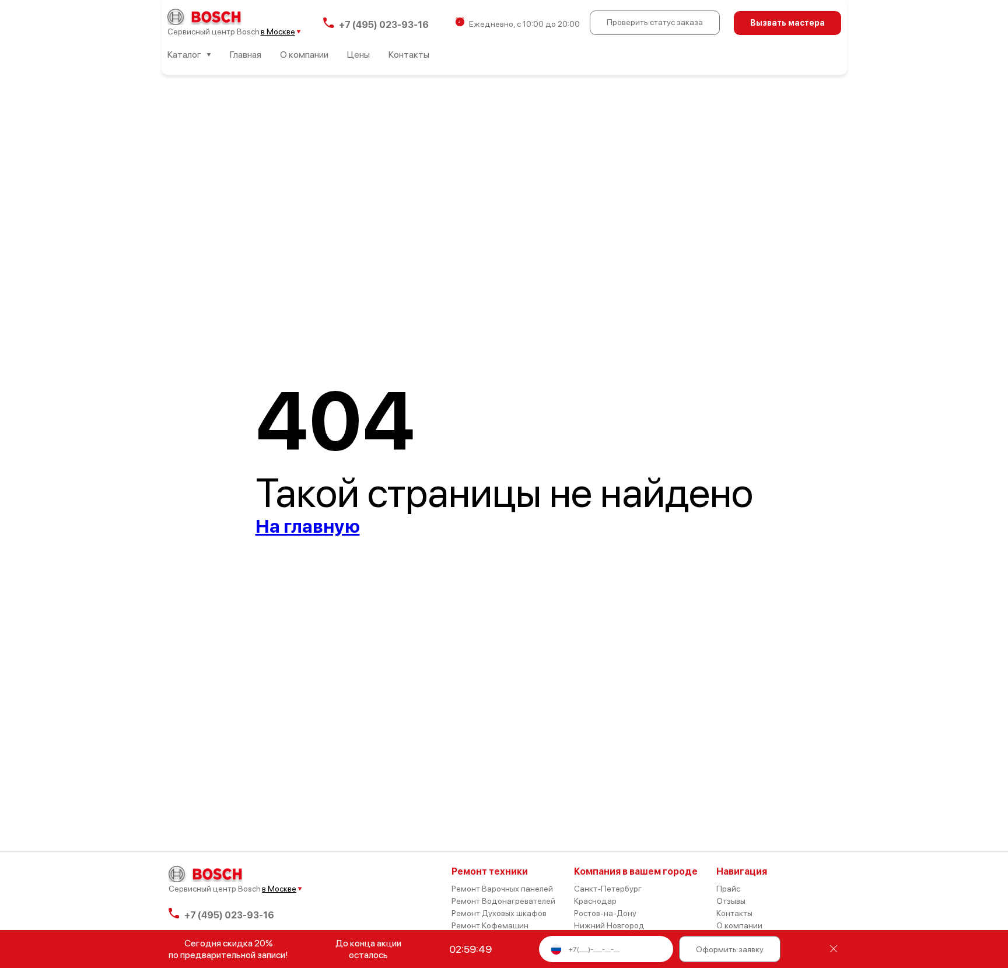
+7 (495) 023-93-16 (384, 23)
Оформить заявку (730, 949)
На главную (308, 526)
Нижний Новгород (609, 925)
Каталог (184, 55)
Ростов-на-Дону (605, 913)
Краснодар (595, 901)
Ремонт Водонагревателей (503, 901)
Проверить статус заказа (655, 22)
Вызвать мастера (787, 22)
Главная (245, 54)
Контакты (408, 54)
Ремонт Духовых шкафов (499, 913)
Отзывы (731, 901)
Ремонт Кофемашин (490, 925)
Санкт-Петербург (608, 888)
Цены (358, 54)
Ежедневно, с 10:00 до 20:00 (524, 24)
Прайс (728, 888)
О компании (304, 54)
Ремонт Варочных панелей (502, 888)
